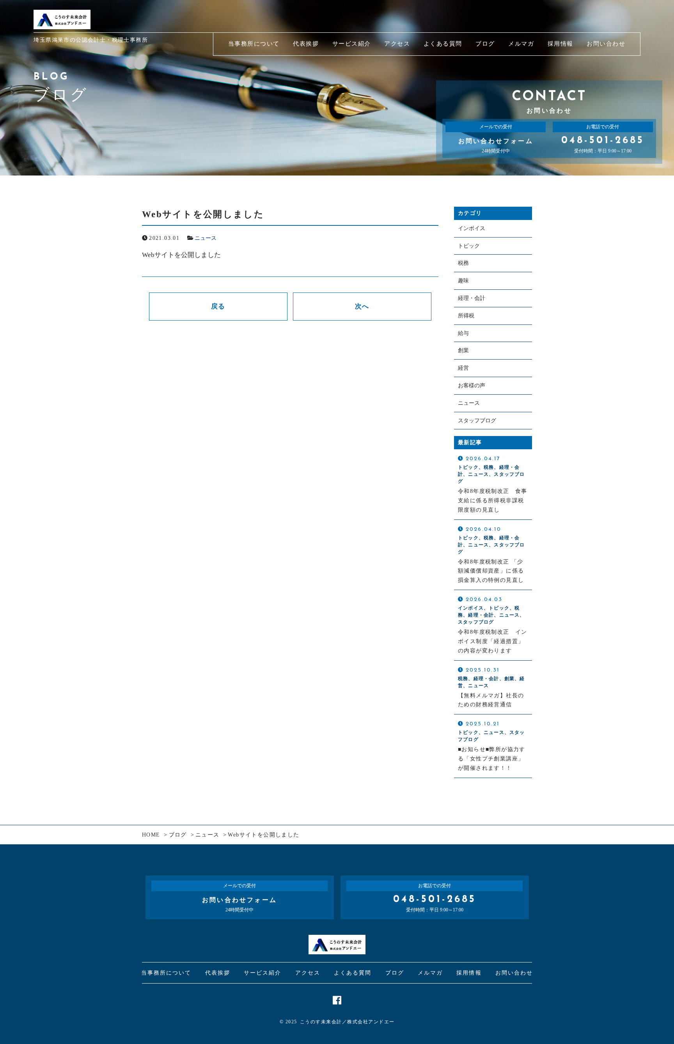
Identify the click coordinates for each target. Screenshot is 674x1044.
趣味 (463, 281)
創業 (463, 350)
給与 (463, 333)
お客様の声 (471, 385)
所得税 (466, 316)
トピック (469, 246)
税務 (463, 263)
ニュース (205, 238)
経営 (463, 368)
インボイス (471, 228)
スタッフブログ (477, 421)
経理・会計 (471, 298)
